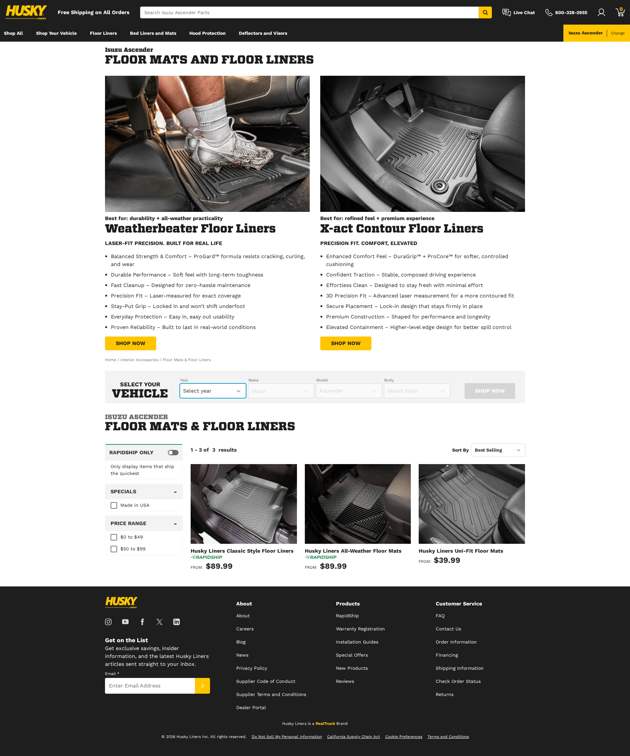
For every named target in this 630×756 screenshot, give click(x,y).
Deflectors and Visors (263, 33)
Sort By (460, 450)
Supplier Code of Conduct (265, 681)
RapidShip (347, 615)
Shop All (13, 33)
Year (184, 380)
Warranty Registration (360, 628)
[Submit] (202, 686)
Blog (240, 641)
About (243, 615)
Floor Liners (103, 33)
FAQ (440, 615)
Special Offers (352, 655)
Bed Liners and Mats (153, 33)
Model (322, 380)
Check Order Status (458, 681)
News (242, 655)
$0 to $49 (131, 537)
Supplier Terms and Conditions (271, 694)
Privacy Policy (251, 668)
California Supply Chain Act (353, 736)
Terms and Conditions (448, 736)
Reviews (345, 681)
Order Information (456, 641)
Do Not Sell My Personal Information (287, 736)
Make (253, 380)
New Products (352, 668)
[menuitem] (13, 33)
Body (389, 380)
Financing (447, 655)
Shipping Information (460, 668)
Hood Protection (207, 33)
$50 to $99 (133, 548)
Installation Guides (357, 641)
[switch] (143, 452)
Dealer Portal (251, 707)
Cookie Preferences (403, 736)
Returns (444, 694)
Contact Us (448, 628)
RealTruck (325, 723)
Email (112, 673)
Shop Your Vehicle (56, 33)
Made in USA (134, 505)
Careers (245, 628)
